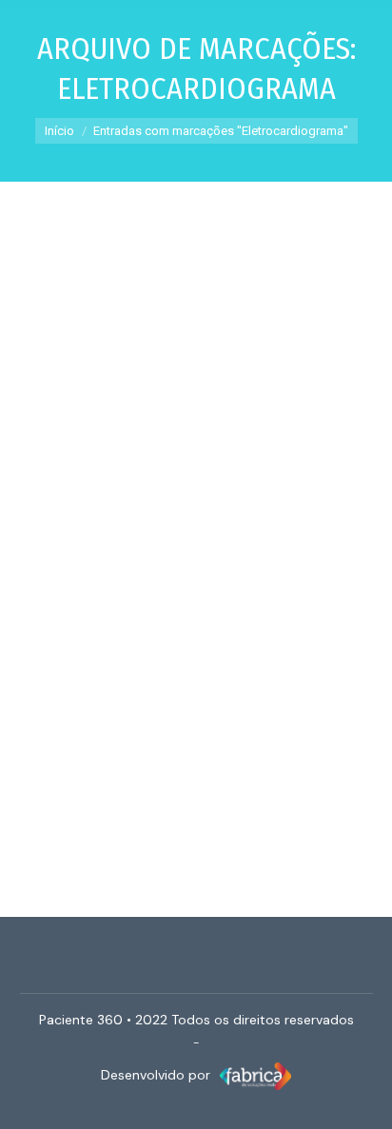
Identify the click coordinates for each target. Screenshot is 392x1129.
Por (201, 521)
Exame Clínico (57, 521)
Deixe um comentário (201, 544)
